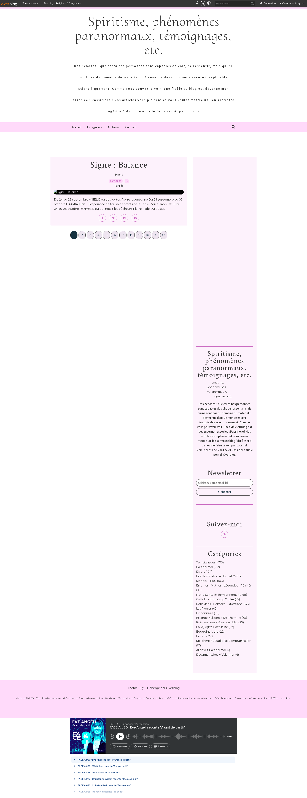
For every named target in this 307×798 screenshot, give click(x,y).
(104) (204, 571)
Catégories (94, 127)
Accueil (76, 127)
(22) (210, 631)
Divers (119, 174)
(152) (208, 567)
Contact (130, 127)
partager (142, 746)
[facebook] (197, 3)
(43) (223, 604)
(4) (217, 654)
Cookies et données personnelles (251, 698)
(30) (220, 622)
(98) (221, 594)
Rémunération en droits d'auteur (194, 698)
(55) (218, 599)
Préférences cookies (280, 698)
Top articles (124, 698)
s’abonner (122, 746)
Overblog (173, 688)
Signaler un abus (154, 698)
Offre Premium (223, 698)
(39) (207, 613)
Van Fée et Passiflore (231, 450)
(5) (213, 650)
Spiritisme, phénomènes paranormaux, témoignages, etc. (153, 35)
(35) (221, 617)
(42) (207, 608)
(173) (210, 562)
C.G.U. (170, 698)
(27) (215, 627)
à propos (163, 746)
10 (147, 235)
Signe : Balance (119, 165)
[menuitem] (76, 127)
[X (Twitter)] (203, 3)
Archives (113, 127)
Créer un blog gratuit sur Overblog (97, 698)
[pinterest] (209, 3)
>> (163, 235)
